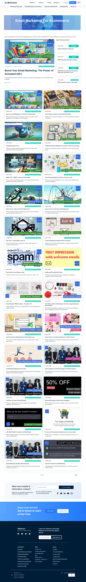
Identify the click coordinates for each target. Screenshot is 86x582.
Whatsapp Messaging (22, 554)
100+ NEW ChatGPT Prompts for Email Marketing (18, 432)
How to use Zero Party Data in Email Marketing (57, 209)
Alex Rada (8, 82)
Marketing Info (64, 6)
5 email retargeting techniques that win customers (57, 240)
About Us (55, 564)
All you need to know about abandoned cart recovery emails (60, 432)
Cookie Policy (56, 556)
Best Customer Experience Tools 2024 (67, 82)
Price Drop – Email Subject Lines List (15, 240)
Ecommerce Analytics (23, 564)
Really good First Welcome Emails (53, 272)
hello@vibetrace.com (69, 572)
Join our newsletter (66, 487)
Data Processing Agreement (60, 559)
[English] (78, 2)
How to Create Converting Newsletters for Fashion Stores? (60, 337)
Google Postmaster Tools (12, 145)
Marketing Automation (16, 6)
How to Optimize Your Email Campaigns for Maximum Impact (60, 368)
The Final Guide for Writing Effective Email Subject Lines (20, 337)
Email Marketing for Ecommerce (33, 6)
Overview (19, 549)
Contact (55, 549)
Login (65, 2)
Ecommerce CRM (21, 566)
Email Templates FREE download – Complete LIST (19, 303)
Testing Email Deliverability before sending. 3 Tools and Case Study (62, 145)
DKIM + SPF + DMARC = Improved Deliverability (18, 177)
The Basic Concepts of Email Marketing (16, 400)
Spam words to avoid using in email (15, 272)
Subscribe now (56, 537)
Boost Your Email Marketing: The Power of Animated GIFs (20, 114)
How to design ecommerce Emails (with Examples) (58, 114)
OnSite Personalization (23, 559)
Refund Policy (56, 561)
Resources (57, 2)
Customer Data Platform (50, 6)
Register (72, 2)
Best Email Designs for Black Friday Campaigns (57, 400)
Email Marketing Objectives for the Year (16, 368)
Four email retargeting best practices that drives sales (58, 177)
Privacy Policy (56, 554)
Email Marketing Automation (24, 551)
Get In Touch (50, 511)
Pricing (49, 2)
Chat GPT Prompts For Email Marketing (55, 463)
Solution (32, 2)
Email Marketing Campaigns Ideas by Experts (17, 463)
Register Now (63, 511)
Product (41, 2)
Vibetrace (73, 6)
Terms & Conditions (58, 551)
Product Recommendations (24, 561)
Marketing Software (73, 57)
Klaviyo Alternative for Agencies (66, 48)
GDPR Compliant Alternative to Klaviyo (67, 59)
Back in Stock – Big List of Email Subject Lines (18, 209)
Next (77, 475)
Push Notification (21, 556)
